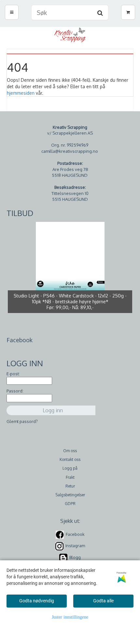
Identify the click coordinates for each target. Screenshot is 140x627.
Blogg (75, 557)
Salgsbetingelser (70, 494)
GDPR (70, 503)
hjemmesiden (21, 93)
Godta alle (103, 600)
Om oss (70, 450)
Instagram (75, 545)
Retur (70, 486)
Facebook (75, 534)
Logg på (70, 468)
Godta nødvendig (36, 600)
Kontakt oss (70, 459)
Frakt (70, 477)
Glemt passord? (22, 421)
